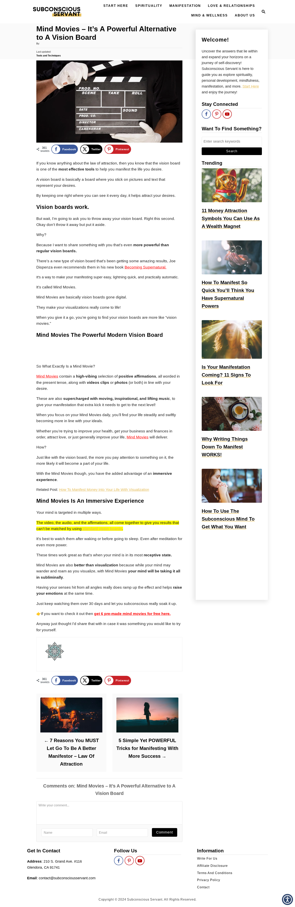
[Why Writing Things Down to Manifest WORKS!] (232, 414)
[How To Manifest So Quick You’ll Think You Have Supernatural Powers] (232, 257)
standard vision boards (102, 529)
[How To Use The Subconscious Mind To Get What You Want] (232, 486)
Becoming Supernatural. (145, 267)
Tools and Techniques (48, 55)
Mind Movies (47, 376)
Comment (164, 832)
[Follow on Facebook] (206, 114)
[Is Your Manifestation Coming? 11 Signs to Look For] (232, 339)
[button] (287, 899)
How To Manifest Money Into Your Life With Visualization (104, 490)
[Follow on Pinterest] (216, 114)
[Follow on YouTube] (227, 114)
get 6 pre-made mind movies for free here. (132, 614)
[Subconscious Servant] (57, 12)
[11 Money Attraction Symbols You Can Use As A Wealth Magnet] (232, 185)
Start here (250, 86)
